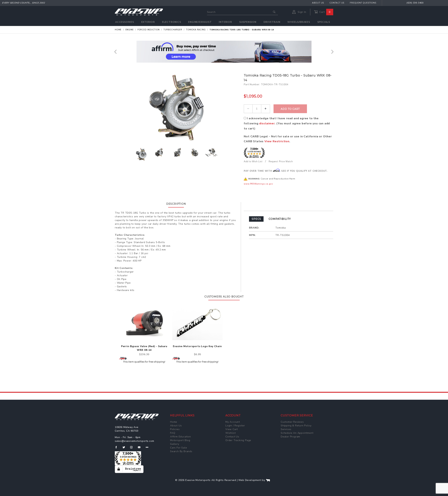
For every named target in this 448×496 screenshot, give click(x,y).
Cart (324, 12)
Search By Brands (181, 451)
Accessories (124, 22)
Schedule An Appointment (297, 433)
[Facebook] (117, 448)
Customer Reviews (292, 422)
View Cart (231, 429)
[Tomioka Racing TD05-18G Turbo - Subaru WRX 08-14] (178, 108)
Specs (256, 218)
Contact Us (337, 2)
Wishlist (230, 433)
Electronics (171, 22)
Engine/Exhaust (200, 22)
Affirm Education (180, 436)
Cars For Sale (178, 447)
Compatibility (280, 218)
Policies (175, 429)
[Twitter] (125, 448)
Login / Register (235, 425)
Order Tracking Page (238, 440)
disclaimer (267, 123)
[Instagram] (133, 448)
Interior (225, 22)
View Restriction (276, 141)
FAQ (172, 433)
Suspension (247, 22)
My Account (232, 422)
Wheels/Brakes (298, 22)
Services (286, 429)
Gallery (174, 444)
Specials (323, 22)
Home (173, 422)
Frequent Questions (363, 2)
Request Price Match (281, 161)
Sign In (301, 12)
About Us (318, 2)
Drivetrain (272, 22)
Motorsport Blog (180, 440)
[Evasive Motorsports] (139, 12)
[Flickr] (148, 448)
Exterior (148, 22)
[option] (224, 52)
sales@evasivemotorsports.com (134, 441)
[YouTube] (141, 448)
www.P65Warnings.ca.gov (258, 183)
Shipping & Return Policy (296, 425)
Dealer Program (290, 436)
